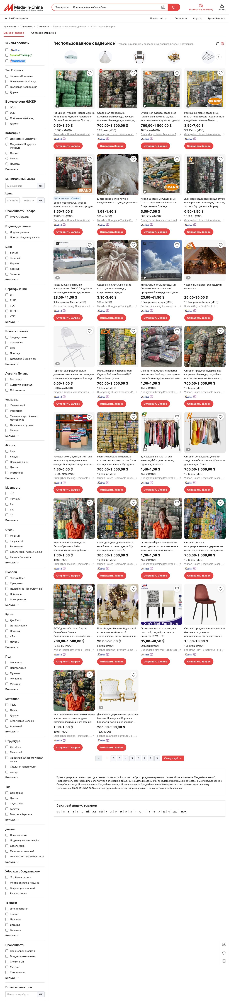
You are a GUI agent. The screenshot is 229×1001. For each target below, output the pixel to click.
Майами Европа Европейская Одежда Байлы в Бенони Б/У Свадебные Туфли (114, 374)
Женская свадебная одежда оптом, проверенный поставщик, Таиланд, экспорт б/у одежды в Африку (204, 202)
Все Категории (16, 18)
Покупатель (157, 18)
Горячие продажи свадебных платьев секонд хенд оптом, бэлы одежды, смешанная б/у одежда (116, 460)
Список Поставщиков (43, 32)
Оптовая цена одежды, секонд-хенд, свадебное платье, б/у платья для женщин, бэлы (204, 460)
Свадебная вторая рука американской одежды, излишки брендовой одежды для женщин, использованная (116, 116)
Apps (196, 18)
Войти (221, 9)
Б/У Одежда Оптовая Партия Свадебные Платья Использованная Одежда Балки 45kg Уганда (71, 632)
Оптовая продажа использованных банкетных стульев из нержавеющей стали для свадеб (204, 632)
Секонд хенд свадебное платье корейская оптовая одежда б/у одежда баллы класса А (115, 546)
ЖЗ (94, 811)
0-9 (58, 811)
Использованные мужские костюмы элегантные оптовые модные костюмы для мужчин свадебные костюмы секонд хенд (74, 718)
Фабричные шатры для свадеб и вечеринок (203, 286)
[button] (219, 57)
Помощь (179, 18)
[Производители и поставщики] (23, 7)
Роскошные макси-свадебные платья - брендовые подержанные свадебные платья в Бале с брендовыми (204, 116)
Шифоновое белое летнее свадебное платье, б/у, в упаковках (117, 200)
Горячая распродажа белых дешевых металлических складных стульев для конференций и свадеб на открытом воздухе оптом (74, 374)
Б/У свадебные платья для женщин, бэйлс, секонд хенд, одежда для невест (157, 460)
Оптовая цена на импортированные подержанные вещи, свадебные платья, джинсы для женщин (203, 546)
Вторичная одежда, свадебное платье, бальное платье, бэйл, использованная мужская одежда (160, 116)
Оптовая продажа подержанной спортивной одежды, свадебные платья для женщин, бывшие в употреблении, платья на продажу (204, 374)
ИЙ (101, 811)
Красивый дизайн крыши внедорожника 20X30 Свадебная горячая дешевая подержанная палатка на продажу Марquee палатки (72, 288)
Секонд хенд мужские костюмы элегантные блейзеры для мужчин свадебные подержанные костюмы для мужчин (161, 374)
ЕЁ (87, 811)
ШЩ (175, 811)
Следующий (171, 758)
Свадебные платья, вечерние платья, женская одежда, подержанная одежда (114, 288)
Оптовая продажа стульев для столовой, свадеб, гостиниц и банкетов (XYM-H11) (158, 632)
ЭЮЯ (183, 811)
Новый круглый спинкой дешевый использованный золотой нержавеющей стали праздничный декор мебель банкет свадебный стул (117, 632)
